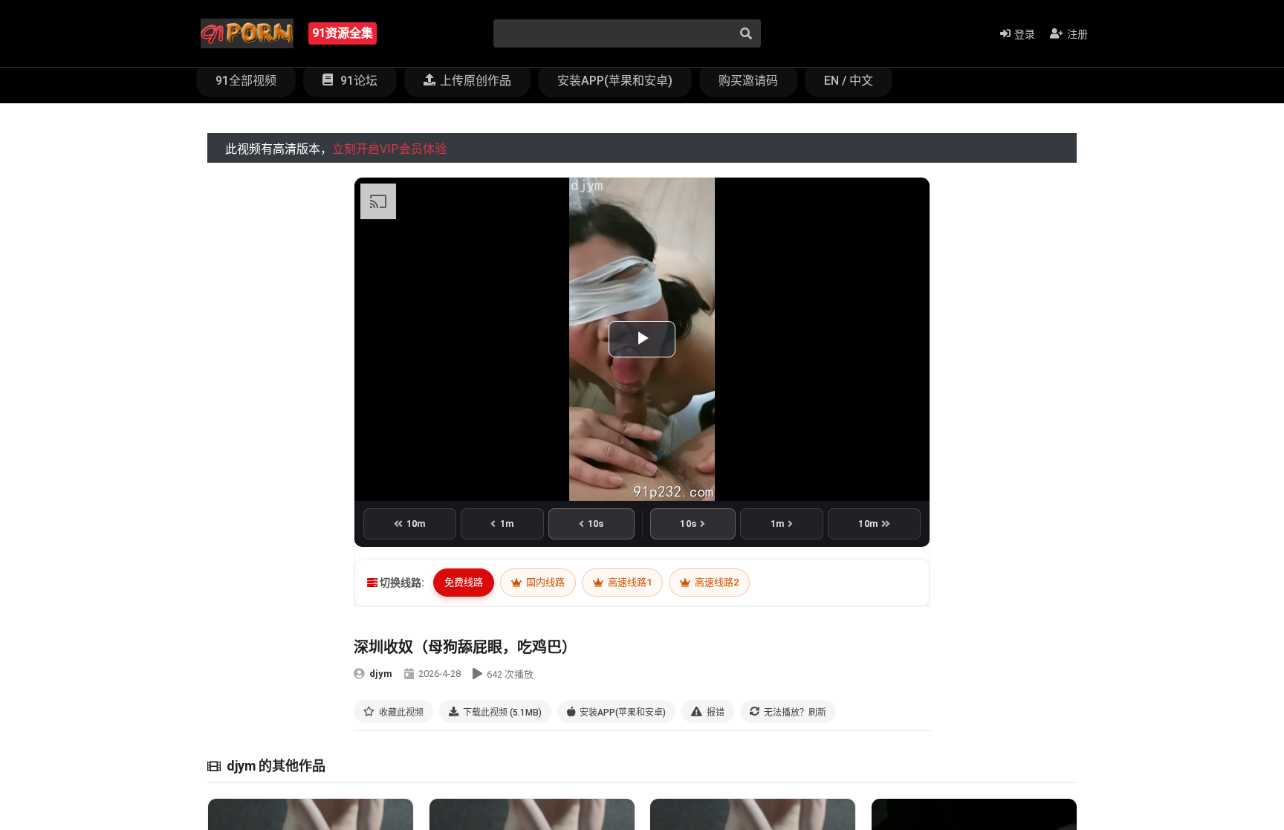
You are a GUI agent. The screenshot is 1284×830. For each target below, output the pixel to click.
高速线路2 (716, 582)
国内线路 (544, 582)
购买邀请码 (748, 81)
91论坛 (357, 81)
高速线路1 (629, 582)
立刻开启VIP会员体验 (389, 149)
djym (380, 673)
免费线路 (463, 582)
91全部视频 (245, 81)
